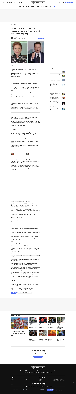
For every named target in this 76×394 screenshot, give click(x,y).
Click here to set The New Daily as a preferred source (23, 288)
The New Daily (16, 37)
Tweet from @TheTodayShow (16, 100)
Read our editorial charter (45, 372)
